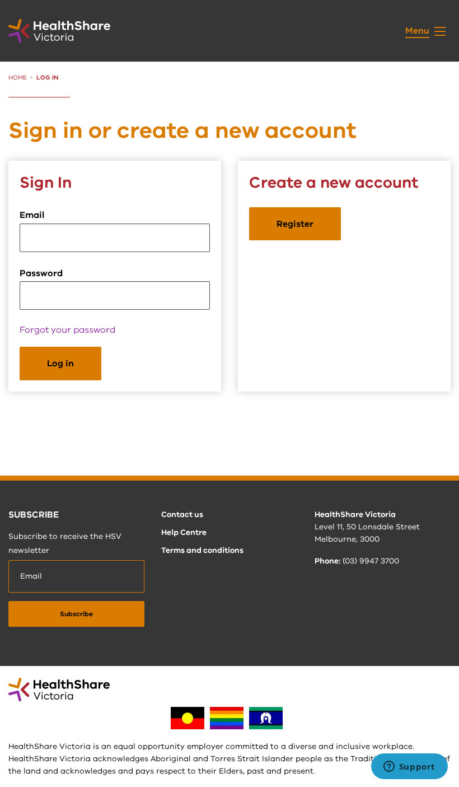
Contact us (182, 514)
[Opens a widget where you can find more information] (409, 767)
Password (41, 273)
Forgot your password (67, 330)
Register (295, 224)
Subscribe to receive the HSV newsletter (64, 543)
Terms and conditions (202, 550)
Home (17, 77)
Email (32, 215)
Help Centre (184, 532)
